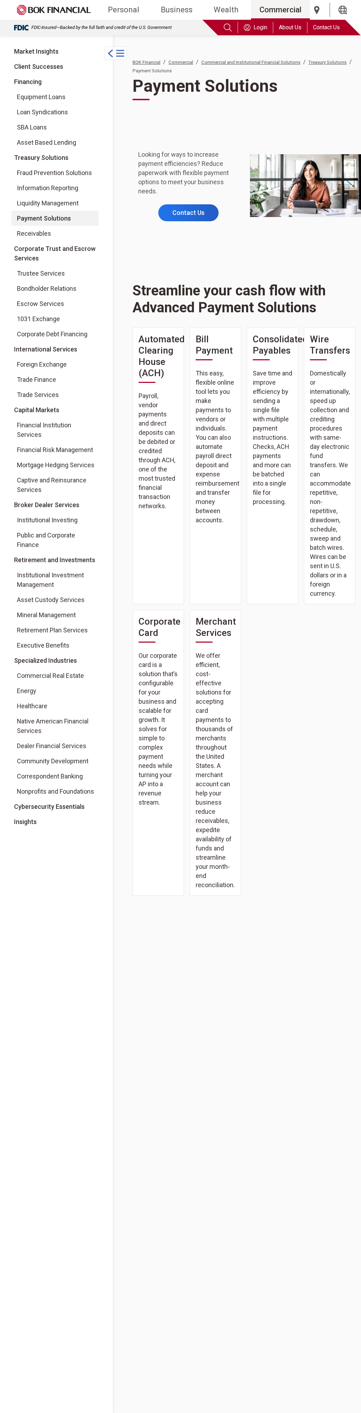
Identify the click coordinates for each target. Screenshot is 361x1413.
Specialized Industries (45, 660)
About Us (290, 27)
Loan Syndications (42, 112)
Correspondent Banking (50, 776)
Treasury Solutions (41, 157)
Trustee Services (41, 273)
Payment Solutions (44, 218)
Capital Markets (36, 410)
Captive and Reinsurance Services (51, 484)
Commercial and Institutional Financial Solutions (250, 62)
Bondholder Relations (47, 288)
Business (176, 9)
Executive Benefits (43, 645)
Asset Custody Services (51, 599)
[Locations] (317, 10)
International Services (45, 349)
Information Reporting (47, 188)
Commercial (280, 9)
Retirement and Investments (54, 560)
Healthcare (32, 706)
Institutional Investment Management (50, 579)
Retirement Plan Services (52, 630)
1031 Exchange (38, 319)
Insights (25, 821)
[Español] (343, 10)
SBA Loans (32, 127)
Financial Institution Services (44, 429)
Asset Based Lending (46, 142)
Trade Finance (36, 379)
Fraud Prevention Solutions (54, 172)
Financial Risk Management (55, 449)
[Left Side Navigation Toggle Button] (115, 53)
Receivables (34, 233)
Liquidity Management (48, 203)
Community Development (52, 761)
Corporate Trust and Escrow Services (55, 253)
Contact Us (326, 27)
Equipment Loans (41, 97)
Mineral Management (46, 615)
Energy (26, 691)
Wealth (226, 9)
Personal (123, 9)
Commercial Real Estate (50, 675)
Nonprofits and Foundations (55, 791)
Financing (28, 81)
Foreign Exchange (42, 364)
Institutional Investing (47, 520)
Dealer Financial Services (51, 746)
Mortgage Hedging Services (55, 465)
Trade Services (38, 394)
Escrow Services (40, 303)
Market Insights (36, 51)
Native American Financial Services (52, 725)
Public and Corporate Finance (46, 539)
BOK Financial (146, 62)
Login (260, 27)
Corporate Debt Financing (52, 334)
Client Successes (38, 66)
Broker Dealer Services (46, 505)
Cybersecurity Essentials (49, 806)
